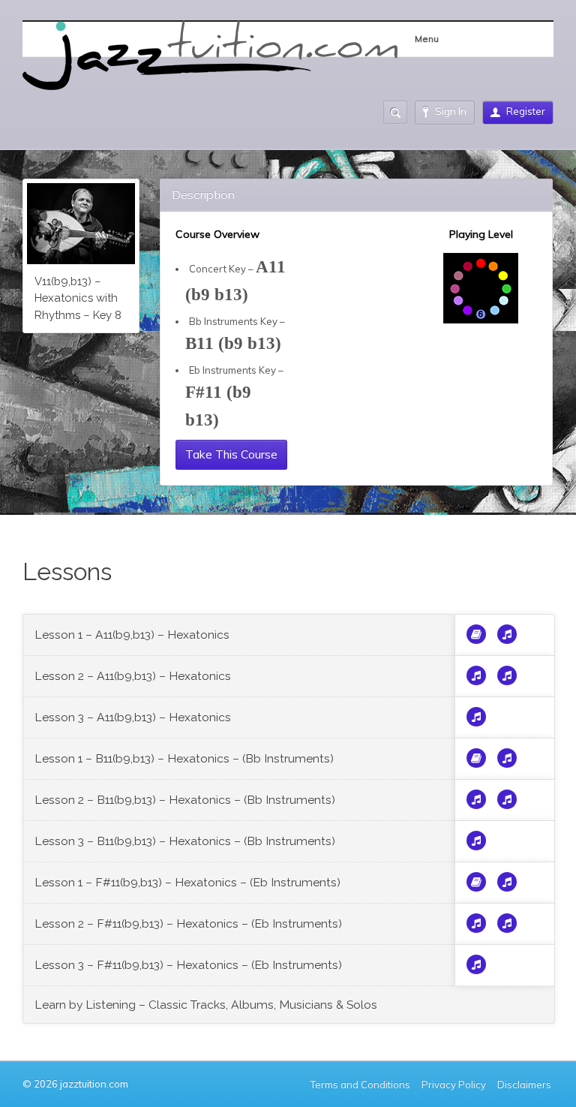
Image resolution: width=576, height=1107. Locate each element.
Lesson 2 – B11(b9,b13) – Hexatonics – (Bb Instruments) (184, 800)
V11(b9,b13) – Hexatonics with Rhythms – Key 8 (78, 298)
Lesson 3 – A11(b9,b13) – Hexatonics (132, 717)
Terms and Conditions (360, 1084)
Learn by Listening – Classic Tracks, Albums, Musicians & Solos (205, 1004)
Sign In (450, 111)
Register (525, 111)
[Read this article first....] (476, 634)
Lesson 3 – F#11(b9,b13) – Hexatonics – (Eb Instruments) (188, 965)
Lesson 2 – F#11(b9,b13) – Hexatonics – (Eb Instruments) (188, 923)
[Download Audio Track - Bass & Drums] (507, 675)
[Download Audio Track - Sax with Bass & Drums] (476, 675)
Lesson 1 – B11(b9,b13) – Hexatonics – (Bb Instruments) (184, 758)
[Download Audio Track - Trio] (507, 634)
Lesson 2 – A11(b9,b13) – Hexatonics (132, 676)
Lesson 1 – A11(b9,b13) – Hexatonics (132, 634)
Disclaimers (525, 1084)
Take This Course (231, 454)
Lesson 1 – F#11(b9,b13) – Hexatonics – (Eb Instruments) (187, 882)
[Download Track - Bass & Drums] (476, 716)
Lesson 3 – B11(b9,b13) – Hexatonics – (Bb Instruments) (184, 841)
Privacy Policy (454, 1084)
